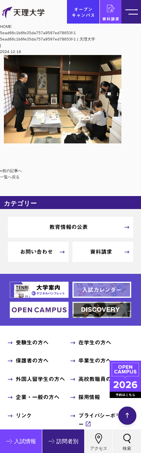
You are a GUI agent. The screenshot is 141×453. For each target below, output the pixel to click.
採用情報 (88, 397)
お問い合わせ (36, 252)
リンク (24, 415)
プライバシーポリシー (102, 420)
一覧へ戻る (10, 177)
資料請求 (110, 19)
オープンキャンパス (83, 12)
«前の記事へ (11, 171)
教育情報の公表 (68, 227)
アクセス (98, 448)
